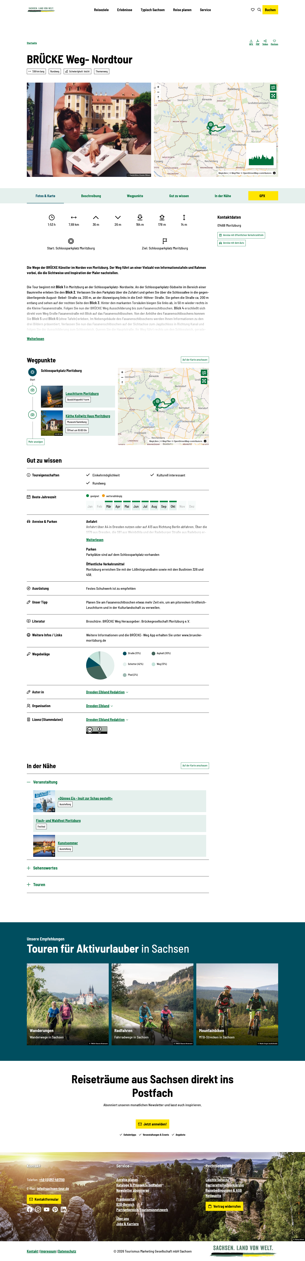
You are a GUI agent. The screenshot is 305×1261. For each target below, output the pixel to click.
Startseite (32, 42)
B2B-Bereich (125, 1204)
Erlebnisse (124, 10)
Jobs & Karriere (127, 1224)
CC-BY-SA (58, 406)
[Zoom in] (158, 86)
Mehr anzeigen (35, 441)
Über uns (122, 1218)
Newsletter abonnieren (132, 1190)
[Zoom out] (158, 92)
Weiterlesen (35, 338)
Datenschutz (67, 1251)
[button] (296, 1257)
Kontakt (32, 1251)
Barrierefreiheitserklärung (225, 1185)
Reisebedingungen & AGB (224, 1190)
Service (205, 10)
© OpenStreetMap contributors (256, 173)
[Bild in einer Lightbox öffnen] (89, 130)
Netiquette (213, 1195)
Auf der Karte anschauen (195, 359)
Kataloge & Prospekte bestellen (139, 1185)
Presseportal (125, 1199)
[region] (216, 130)
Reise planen (182, 10)
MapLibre (223, 173)
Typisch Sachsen (153, 10)
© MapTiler (234, 173)
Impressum (48, 1251)
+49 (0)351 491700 (52, 1180)
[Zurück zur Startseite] (41, 9)
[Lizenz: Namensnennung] (96, 732)
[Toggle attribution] (274, 173)
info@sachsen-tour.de (53, 1188)
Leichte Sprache (217, 1180)
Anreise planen (127, 1180)
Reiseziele (101, 10)
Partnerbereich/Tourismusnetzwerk (142, 1210)
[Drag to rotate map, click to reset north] (158, 97)
